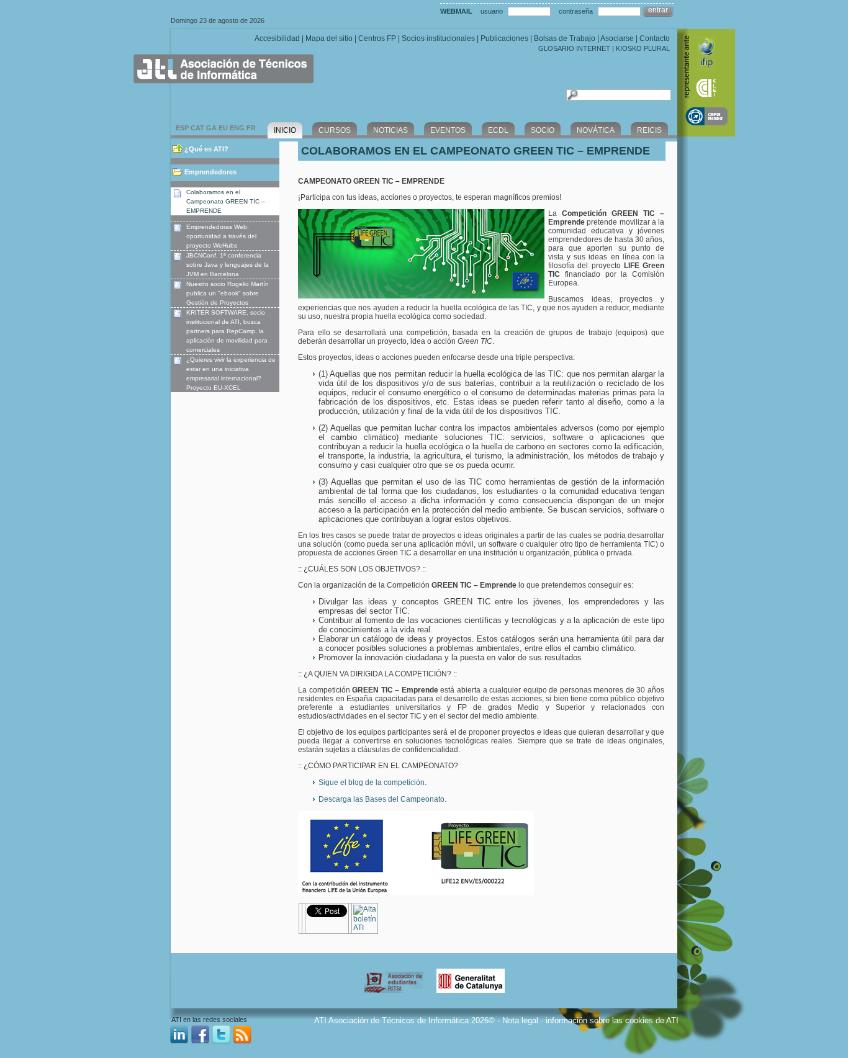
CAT (197, 128)
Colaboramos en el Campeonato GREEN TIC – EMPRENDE (225, 201)
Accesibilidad (277, 38)
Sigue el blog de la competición (371, 782)
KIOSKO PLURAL (643, 48)
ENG (237, 128)
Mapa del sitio (329, 38)
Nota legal (520, 1020)
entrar (658, 10)
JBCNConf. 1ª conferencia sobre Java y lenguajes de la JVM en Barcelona (227, 264)
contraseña (576, 11)
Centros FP (377, 38)
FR (251, 128)
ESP (182, 128)
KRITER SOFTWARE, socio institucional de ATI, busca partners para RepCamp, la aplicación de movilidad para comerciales (227, 331)
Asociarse (617, 38)
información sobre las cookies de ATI (612, 1020)
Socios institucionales (438, 38)
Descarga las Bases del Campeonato (381, 799)
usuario (491, 11)
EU (223, 128)
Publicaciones (504, 38)
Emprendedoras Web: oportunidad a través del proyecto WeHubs (221, 236)
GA (211, 128)
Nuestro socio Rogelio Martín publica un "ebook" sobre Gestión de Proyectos (227, 293)
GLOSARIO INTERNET (574, 48)
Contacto (654, 38)
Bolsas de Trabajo (564, 38)
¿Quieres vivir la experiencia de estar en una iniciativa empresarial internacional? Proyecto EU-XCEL (231, 373)
